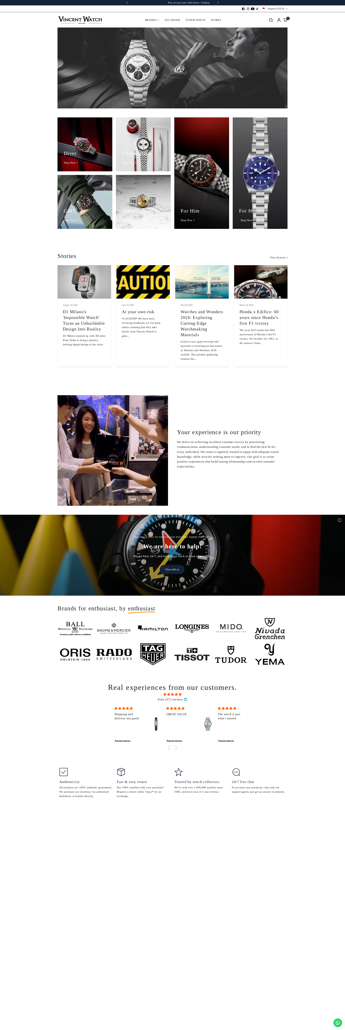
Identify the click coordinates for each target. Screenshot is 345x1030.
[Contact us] (338, 1022)
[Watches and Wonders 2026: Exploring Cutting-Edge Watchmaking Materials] (202, 282)
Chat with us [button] (172, 569)
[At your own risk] (143, 282)
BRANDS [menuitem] (150, 20)
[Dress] (143, 202)
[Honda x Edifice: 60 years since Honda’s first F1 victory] (261, 282)
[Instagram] (248, 8)
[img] (172, 694)
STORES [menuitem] (216, 20)
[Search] (271, 20)
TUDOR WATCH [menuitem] (195, 20)
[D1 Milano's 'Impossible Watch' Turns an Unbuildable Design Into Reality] (84, 282)
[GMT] (85, 202)
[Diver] (85, 144)
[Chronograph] (143, 144)
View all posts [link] (277, 257)
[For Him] (201, 173)
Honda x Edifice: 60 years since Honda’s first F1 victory (259, 317)
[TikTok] (257, 8)
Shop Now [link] (70, 162)
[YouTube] (252, 8)
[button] (169, 747)
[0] (284, 20)
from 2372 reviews (170, 699)
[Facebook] (243, 8)
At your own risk (138, 311)
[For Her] (260, 173)
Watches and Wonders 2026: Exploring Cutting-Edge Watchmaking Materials (202, 323)
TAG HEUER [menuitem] (172, 20)
